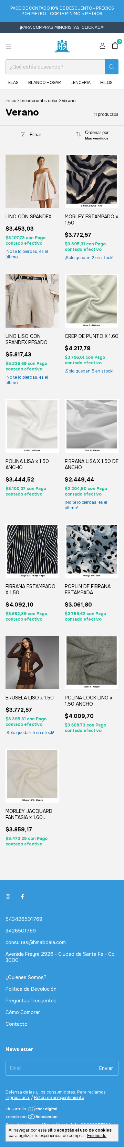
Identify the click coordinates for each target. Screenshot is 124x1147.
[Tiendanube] (32, 1118)
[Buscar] (111, 66)
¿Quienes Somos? (26, 977)
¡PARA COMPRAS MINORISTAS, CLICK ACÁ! (62, 27)
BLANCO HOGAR (44, 82)
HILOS (106, 82)
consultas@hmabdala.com (36, 942)
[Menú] (9, 46)
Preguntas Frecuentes (31, 1001)
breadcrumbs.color (39, 100)
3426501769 (21, 931)
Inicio (11, 100)
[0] (114, 46)
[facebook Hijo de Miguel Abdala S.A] (22, 896)
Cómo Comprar (23, 1012)
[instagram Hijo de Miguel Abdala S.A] (8, 896)
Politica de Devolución (31, 989)
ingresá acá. (18, 1097)
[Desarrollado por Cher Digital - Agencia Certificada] (32, 1109)
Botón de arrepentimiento (59, 1097)
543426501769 (24, 919)
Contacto (17, 1024)
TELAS (12, 82)
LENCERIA (81, 82)
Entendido (96, 1135)
